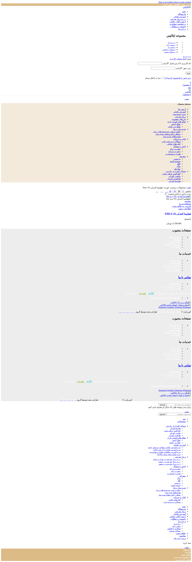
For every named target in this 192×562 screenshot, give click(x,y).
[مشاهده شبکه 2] (166, 191)
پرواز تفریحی (180, 117)
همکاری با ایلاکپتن (174, 529)
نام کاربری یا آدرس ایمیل (176, 63)
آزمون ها (182, 109)
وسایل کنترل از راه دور (176, 171)
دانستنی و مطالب (173, 270)
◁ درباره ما (171, 43)
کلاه (179, 164)
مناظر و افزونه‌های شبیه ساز (168, 134)
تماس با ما (176, 247)
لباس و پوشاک (179, 146)
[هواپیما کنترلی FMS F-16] (178, 196)
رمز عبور (183, 68)
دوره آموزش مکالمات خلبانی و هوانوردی (165, 452)
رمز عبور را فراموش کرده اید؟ (177, 78)
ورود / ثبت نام (180, 538)
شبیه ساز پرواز (179, 129)
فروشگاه (177, 240)
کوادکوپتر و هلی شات (171, 174)
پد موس (177, 159)
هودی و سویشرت (173, 154)
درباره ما (177, 524)
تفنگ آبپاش (176, 124)
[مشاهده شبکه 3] (161, 191)
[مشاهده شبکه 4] (156, 191)
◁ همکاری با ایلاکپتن (168, 50)
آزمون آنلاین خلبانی (172, 268)
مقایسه (182, 536)
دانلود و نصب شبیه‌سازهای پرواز (167, 131)
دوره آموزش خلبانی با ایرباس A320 (167, 450)
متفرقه (182, 156)
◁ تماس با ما (171, 45)
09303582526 (175, 284)
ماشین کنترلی (174, 176)
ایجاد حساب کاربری (178, 59)
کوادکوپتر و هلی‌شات (172, 265)
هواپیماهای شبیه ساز (172, 136)
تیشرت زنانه (175, 149)
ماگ (179, 166)
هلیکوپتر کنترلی (174, 179)
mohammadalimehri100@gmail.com (165, 298)
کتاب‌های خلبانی (174, 144)
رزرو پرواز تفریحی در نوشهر (170, 464)
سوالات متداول (175, 531)
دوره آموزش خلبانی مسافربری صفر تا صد (164, 447)
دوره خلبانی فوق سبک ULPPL (169, 455)
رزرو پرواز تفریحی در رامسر (169, 462)
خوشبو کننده (175, 161)
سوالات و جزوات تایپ (171, 141)
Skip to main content (182, 2)
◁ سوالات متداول (169, 52)
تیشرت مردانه (174, 151)
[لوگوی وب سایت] (187, 7)
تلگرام (151, 293)
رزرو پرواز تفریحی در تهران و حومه (167, 459)
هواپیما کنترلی (174, 181)
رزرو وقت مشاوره (172, 244)
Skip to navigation (166, 2)
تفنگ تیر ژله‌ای (174, 127)
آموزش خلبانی (179, 112)
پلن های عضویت (179, 119)
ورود (188, 73)
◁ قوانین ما (171, 47)
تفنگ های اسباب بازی (176, 122)
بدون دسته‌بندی (179, 114)
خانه (189, 187)
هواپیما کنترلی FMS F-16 (178, 213)
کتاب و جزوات (179, 139)
